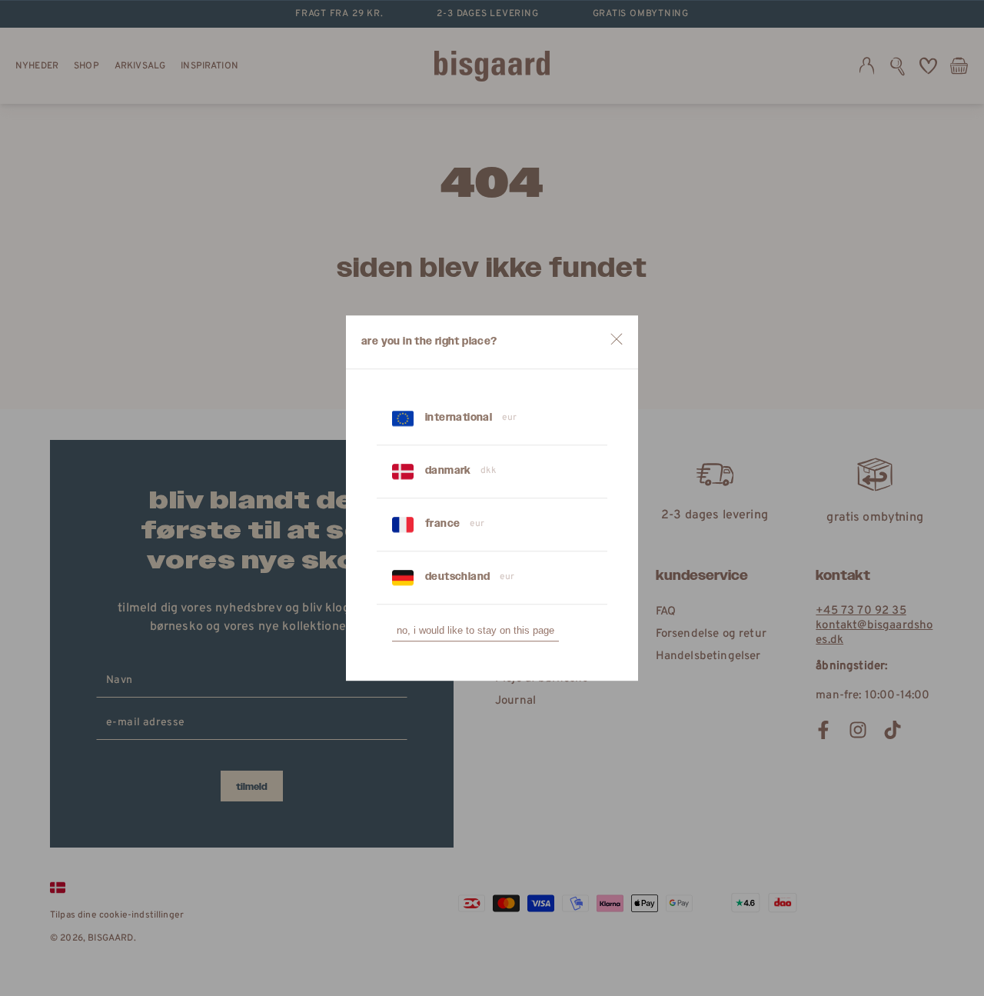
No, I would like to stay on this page (475, 630)
